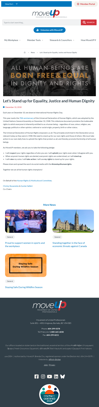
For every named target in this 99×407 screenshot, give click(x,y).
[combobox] (41, 22)
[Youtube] (49, 376)
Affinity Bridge (55, 359)
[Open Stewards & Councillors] (73, 40)
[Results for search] (41, 26)
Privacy (52, 365)
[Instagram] (43, 376)
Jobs (46, 365)
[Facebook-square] (36, 376)
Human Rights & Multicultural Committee (34, 180)
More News (49, 204)
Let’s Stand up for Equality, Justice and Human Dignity (58, 52)
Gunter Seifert (27, 186)
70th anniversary (26, 118)
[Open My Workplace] (20, 40)
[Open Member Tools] (42, 40)
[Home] (24, 52)
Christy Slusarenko (11, 186)
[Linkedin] (56, 376)
